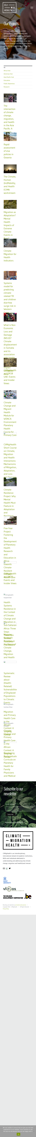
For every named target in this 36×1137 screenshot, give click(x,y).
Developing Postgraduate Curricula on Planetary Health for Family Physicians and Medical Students (10, 766)
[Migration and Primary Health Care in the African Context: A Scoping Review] (10, 705)
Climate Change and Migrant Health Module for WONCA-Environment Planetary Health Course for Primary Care (10, 419)
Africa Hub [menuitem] (7, 71)
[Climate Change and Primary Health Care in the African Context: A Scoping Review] (10, 724)
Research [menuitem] (7, 87)
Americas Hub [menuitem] (8, 74)
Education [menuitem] (7, 80)
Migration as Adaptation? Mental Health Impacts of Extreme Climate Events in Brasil (10, 225)
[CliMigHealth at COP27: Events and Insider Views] (10, 565)
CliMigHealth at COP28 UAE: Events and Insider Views (10, 377)
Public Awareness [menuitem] (9, 83)
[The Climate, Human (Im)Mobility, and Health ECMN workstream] (10, 168)
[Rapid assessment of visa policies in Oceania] (10, 136)
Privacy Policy (6, 908)
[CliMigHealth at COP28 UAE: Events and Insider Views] (10, 362)
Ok (18, 1134)
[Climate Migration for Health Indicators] (10, 243)
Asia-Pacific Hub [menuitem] (9, 77)
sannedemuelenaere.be (20, 905)
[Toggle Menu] (32, 7)
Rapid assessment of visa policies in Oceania (9, 151)
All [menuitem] (4, 67)
